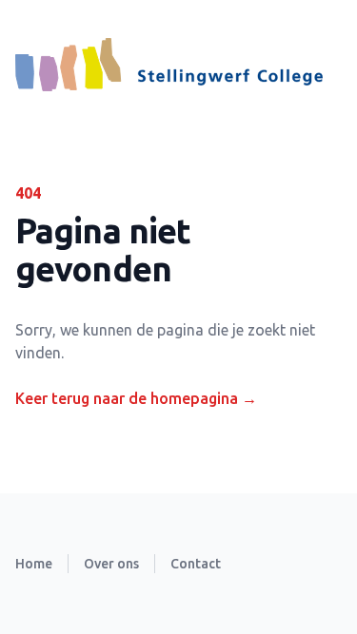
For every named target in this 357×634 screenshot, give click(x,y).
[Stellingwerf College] (169, 64)
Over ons (111, 563)
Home (33, 563)
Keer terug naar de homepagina (136, 398)
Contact (195, 563)
